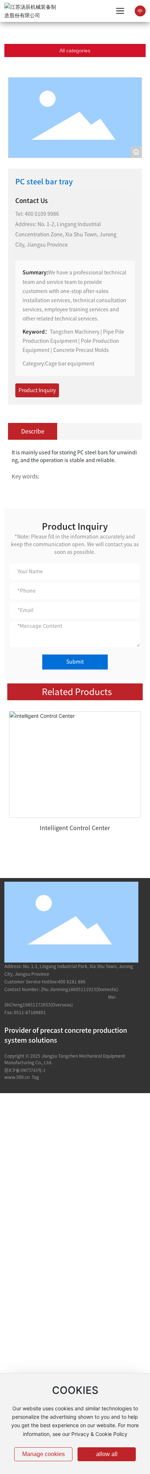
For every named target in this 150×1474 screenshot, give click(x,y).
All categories (74, 50)
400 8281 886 (72, 981)
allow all (107, 1454)
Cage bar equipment (69, 363)
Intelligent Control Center (75, 828)
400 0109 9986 (42, 214)
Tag (35, 1077)
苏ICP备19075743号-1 (25, 1070)
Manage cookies (43, 1454)
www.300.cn (16, 1077)
